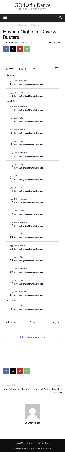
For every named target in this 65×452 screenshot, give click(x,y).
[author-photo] (32, 418)
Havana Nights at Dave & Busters (28, 84)
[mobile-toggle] (5, 18)
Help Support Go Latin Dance (38, 443)
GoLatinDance (12, 42)
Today (32, 322)
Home (5, 25)
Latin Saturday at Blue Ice (16, 389)
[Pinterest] (20, 49)
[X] (13, 49)
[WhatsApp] (27, 49)
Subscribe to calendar (31, 337)
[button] (61, 18)
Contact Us (19, 443)
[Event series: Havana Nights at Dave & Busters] (28, 80)
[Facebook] (6, 49)
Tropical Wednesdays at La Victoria (48, 391)
